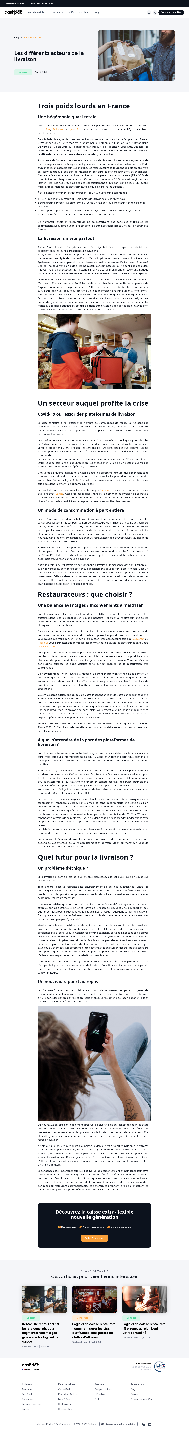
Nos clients (84, 12)
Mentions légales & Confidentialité (53, 1424)
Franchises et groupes (14, 3)
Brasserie (26, 1409)
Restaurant (27, 1389)
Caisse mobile (65, 1409)
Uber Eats (44, 129)
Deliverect (138, 639)
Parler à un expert (94, 1238)
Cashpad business (103, 1389)
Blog (96, 12)
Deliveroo (58, 129)
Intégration (99, 1394)
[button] (38, 12)
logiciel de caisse (47, 646)
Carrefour (105, 490)
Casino (59, 493)
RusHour (43, 642)
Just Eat (75, 129)
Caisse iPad (64, 1389)
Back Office (64, 1399)
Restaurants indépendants (41, 3)
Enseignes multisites (31, 1404)
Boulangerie (28, 1399)
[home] (13, 12)
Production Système (68, 1394)
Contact (134, 1394)
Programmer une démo (142, 1399)
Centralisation (64, 1404)
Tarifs (71, 12)
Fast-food (27, 1394)
